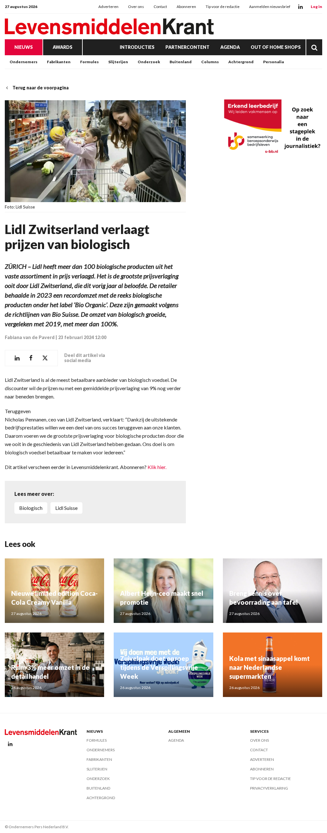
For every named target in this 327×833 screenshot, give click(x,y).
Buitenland (181, 61)
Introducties (137, 47)
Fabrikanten (59, 61)
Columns (210, 61)
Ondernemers (23, 61)
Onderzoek (149, 61)
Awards (62, 47)
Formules (89, 61)
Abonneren (186, 6)
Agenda (230, 47)
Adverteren (108, 6)
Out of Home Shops (276, 47)
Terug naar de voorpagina (40, 87)
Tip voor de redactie (223, 6)
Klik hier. (157, 467)
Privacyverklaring (269, 788)
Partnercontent (187, 47)
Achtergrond (241, 61)
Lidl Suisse (66, 508)
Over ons (136, 6)
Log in (316, 6)
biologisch (30, 508)
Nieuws (23, 47)
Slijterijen (118, 61)
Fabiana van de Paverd (30, 337)
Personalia (273, 61)
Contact (160, 6)
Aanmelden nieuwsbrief (269, 6)
